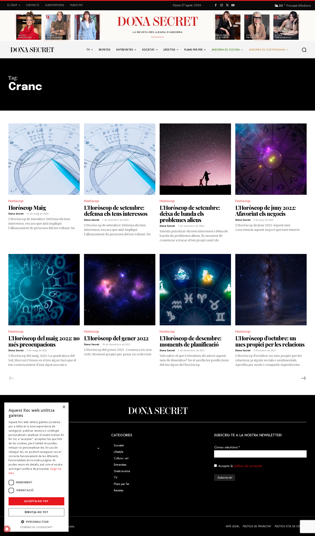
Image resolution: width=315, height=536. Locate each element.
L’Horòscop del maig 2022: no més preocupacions (44, 341)
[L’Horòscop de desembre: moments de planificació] (195, 289)
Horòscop (16, 201)
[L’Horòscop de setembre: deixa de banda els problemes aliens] (195, 159)
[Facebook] (216, 5)
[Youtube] (233, 5)
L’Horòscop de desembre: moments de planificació (190, 341)
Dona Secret (16, 213)
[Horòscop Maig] (44, 159)
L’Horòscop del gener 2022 (116, 338)
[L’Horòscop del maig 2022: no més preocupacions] (44, 289)
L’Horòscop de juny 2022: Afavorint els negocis (265, 211)
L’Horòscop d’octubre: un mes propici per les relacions (269, 341)
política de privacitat (248, 466)
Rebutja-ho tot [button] (36, 512)
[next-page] (303, 378)
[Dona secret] (32, 50)
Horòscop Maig (27, 207)
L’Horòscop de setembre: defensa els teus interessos (115, 211)
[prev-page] (11, 378)
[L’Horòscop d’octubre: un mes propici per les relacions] (271, 289)
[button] (304, 50)
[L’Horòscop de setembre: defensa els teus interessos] (119, 159)
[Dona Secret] (157, 411)
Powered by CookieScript (36, 527)
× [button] (63, 407)
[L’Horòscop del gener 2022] (119, 289)
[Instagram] (221, 5)
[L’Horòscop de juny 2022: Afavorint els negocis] (271, 159)
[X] (227, 5)
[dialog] (36, 467)
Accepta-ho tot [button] (36, 501)
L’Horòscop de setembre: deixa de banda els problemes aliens (190, 214)
